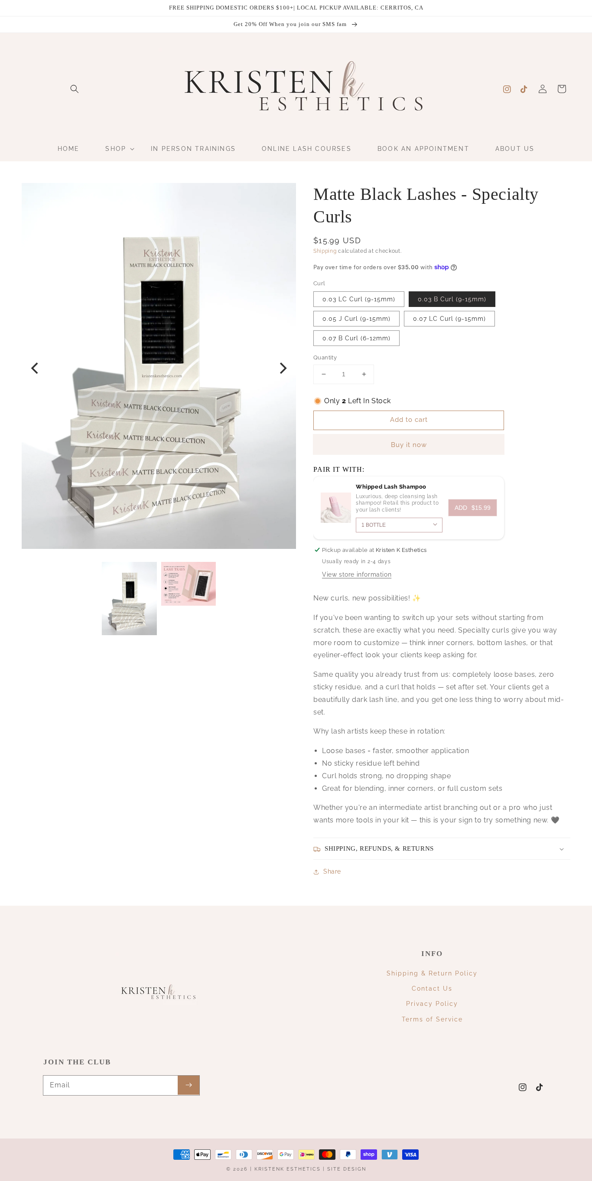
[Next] (282, 368)
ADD (473, 507)
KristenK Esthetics (287, 1169)
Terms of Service (432, 1019)
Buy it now (409, 445)
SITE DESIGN (346, 1169)
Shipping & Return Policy (432, 973)
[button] (74, 88)
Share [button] (332, 871)
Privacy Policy (432, 1003)
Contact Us (432, 988)
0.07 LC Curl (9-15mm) (449, 318)
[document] (159, 368)
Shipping (325, 251)
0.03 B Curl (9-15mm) (452, 299)
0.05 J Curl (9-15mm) (356, 318)
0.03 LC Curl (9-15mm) (358, 299)
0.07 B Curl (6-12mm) (356, 338)
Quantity (325, 357)
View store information (356, 574)
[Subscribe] (188, 1085)
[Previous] (35, 368)
